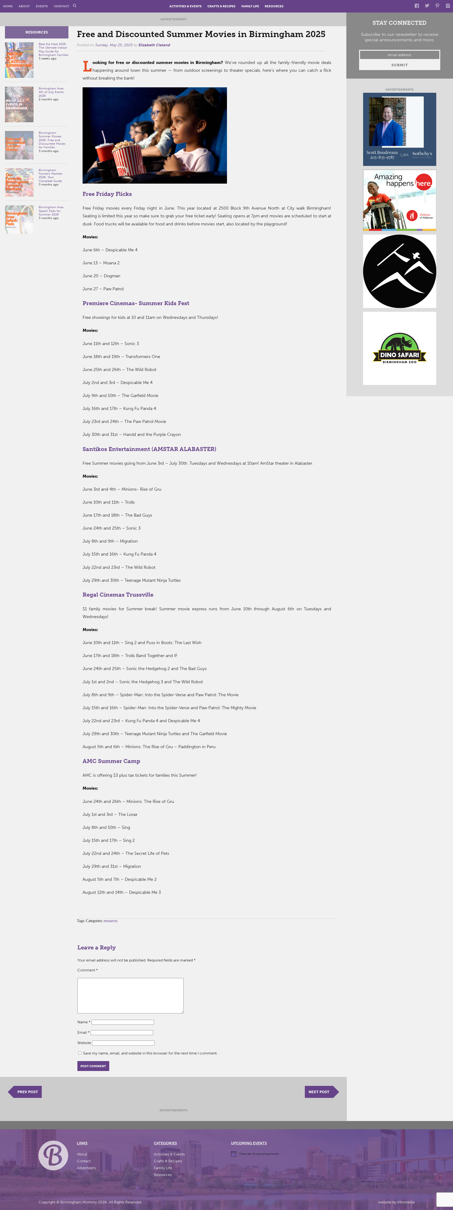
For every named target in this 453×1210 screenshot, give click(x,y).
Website (84, 1043)
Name (84, 1022)
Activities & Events (185, 6)
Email (83, 1032)
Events (42, 6)
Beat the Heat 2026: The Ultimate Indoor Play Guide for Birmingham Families (53, 49)
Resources (274, 6)
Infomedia (406, 1202)
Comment (87, 970)
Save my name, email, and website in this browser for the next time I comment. (150, 1053)
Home (8, 6)
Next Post (319, 1092)
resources (36, 32)
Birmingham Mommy (78, 1202)
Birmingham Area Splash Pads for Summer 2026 (51, 210)
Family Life (250, 6)
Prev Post (27, 1092)
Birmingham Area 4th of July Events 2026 (51, 92)
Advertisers (86, 1168)
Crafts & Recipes (221, 6)
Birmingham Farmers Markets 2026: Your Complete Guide (50, 175)
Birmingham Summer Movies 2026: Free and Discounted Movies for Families (52, 140)
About (24, 6)
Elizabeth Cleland (154, 45)
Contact (61, 6)
